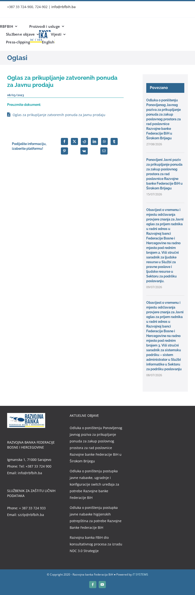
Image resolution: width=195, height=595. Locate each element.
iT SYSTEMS (140, 574)
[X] (74, 141)
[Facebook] (64, 141)
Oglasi (17, 58)
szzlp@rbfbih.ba (31, 514)
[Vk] (84, 151)
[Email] (104, 151)
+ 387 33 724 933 (32, 508)
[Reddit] (84, 141)
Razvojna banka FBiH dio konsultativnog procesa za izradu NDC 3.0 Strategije (96, 544)
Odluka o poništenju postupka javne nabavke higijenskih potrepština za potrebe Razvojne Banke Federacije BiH (96, 517)
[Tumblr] (114, 141)
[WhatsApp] (104, 141)
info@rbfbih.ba (63, 7)
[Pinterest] (64, 151)
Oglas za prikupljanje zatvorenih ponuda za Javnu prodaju (59, 114)
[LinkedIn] (94, 141)
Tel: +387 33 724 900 (35, 466)
